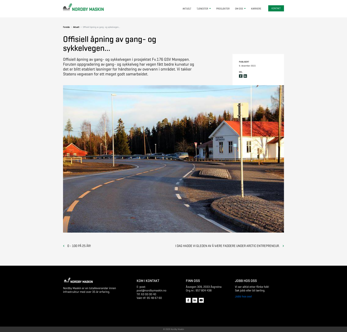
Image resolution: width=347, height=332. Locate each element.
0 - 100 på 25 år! (79, 246)
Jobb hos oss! (243, 296)
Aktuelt (76, 27)
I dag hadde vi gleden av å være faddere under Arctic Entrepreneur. (227, 246)
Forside (66, 27)
